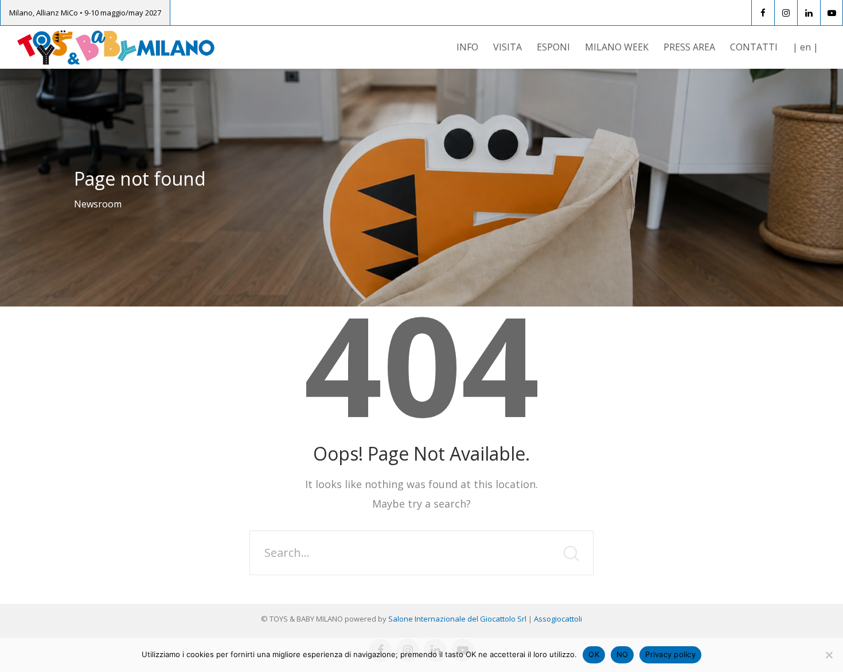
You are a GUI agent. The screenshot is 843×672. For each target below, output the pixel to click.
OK (593, 654)
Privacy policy (670, 654)
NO (622, 654)
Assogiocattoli (558, 619)
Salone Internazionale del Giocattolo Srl (457, 619)
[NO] (828, 655)
